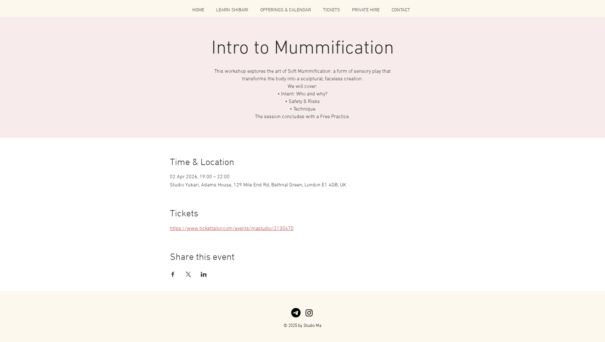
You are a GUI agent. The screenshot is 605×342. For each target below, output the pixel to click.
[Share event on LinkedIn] (204, 274)
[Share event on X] (188, 274)
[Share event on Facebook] (173, 274)
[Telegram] (296, 312)
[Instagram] (309, 312)
